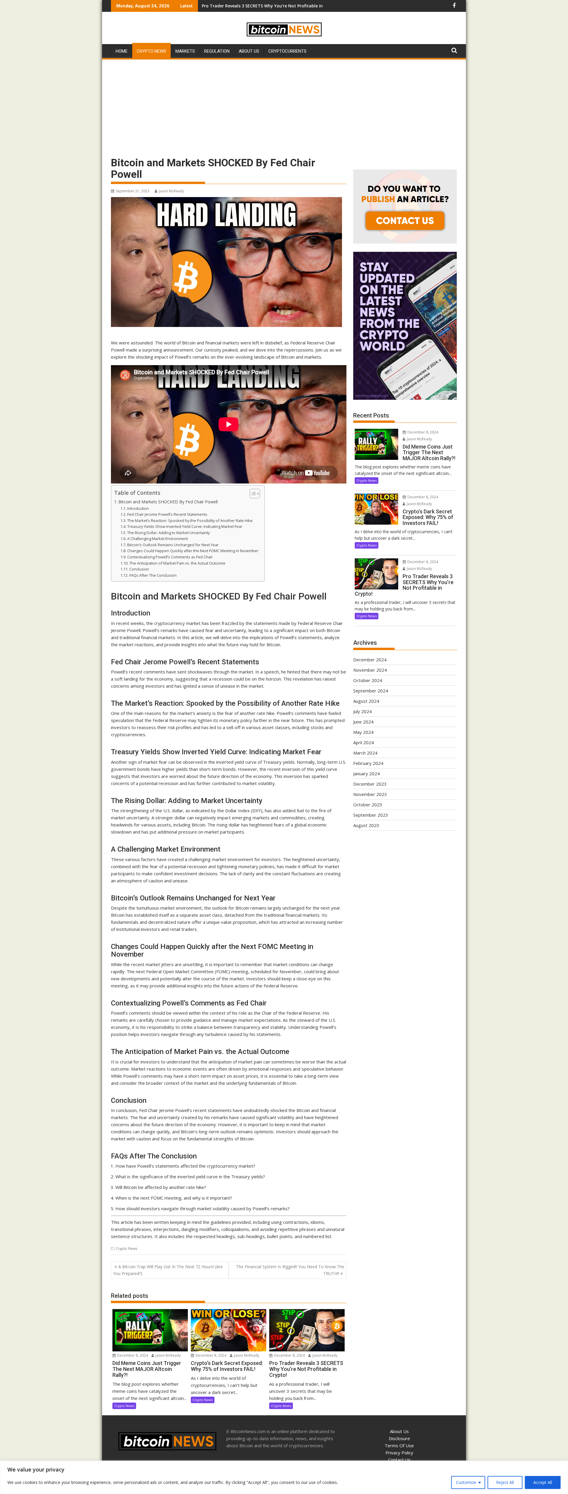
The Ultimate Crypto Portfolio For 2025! (243, 6)
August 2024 (366, 701)
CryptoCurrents (287, 51)
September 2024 (370, 691)
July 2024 (362, 711)
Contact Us (399, 1460)
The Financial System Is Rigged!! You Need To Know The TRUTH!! (290, 1270)
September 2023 (370, 815)
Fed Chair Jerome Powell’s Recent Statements (167, 514)
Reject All (505, 1482)
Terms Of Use (399, 1445)
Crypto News (151, 51)
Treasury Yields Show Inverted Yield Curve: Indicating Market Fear (184, 526)
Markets (185, 51)
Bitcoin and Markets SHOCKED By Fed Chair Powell (168, 502)
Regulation (217, 51)
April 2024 (363, 742)
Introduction (138, 508)
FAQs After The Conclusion (153, 575)
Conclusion (139, 569)
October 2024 (367, 680)
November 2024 (370, 670)
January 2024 (366, 773)
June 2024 (363, 722)
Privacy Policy (399, 1453)
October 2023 (367, 805)
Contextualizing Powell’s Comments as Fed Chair (170, 557)
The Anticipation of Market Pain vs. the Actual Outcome (177, 563)
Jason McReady (171, 191)
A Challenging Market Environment (157, 538)
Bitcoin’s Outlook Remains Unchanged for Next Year (173, 544)
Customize (466, 1482)
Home (122, 51)
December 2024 (370, 660)
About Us (249, 51)
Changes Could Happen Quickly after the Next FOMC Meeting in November (193, 550)
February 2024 (368, 763)
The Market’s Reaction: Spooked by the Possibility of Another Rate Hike (190, 520)
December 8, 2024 (132, 1355)
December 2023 (370, 784)
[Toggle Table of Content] (252, 494)
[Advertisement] (284, 104)
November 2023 (370, 794)
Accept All (542, 1482)
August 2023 (366, 825)
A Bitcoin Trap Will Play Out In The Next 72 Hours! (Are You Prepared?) (168, 1270)
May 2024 (363, 732)
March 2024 (365, 753)
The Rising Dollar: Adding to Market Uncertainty (168, 532)
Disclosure (399, 1438)
